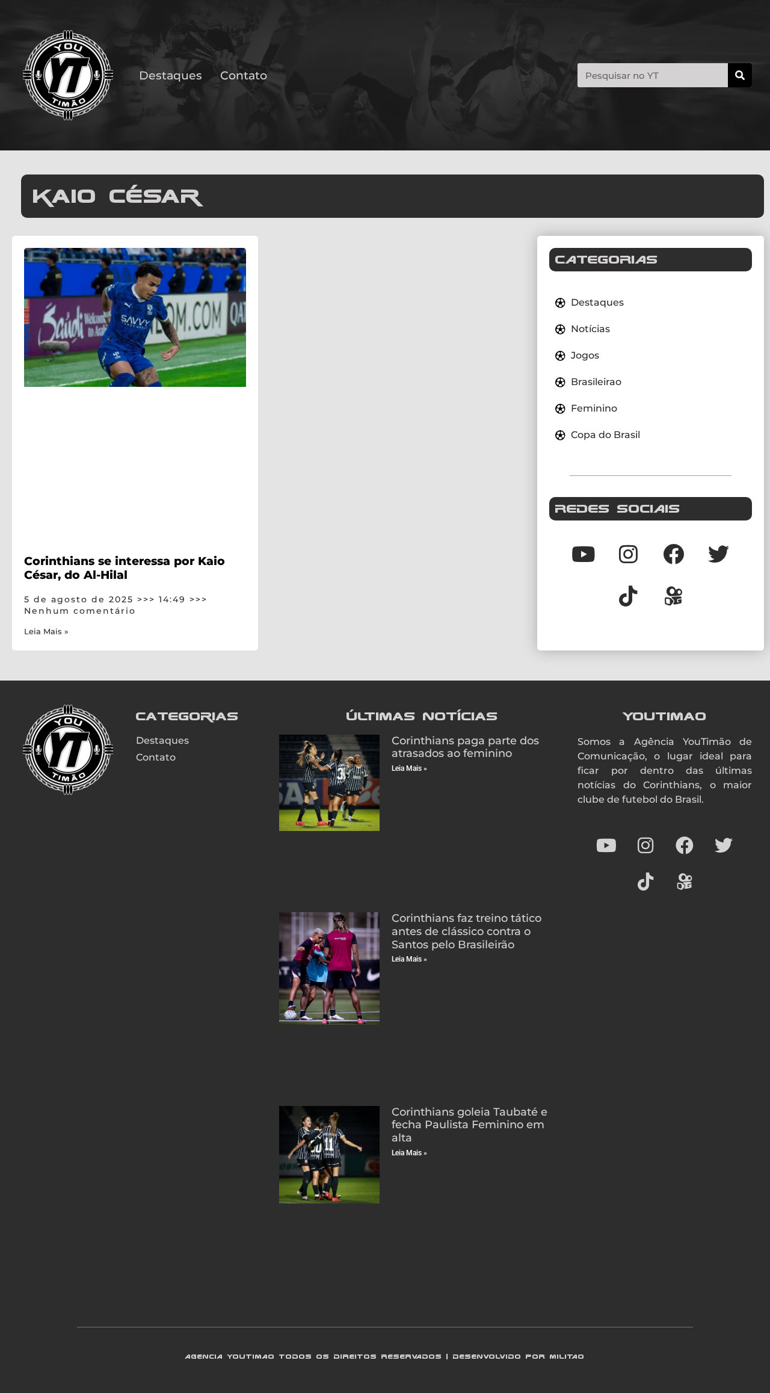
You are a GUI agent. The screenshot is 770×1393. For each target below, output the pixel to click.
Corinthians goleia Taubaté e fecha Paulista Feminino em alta (469, 1124)
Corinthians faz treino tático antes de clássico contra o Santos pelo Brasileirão (466, 931)
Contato (243, 75)
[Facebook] (673, 554)
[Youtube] (583, 554)
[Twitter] (718, 554)
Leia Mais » (46, 631)
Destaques (170, 75)
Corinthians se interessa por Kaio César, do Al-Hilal (124, 568)
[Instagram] (628, 554)
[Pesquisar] (740, 75)
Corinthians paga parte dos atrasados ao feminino (465, 747)
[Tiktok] (628, 596)
